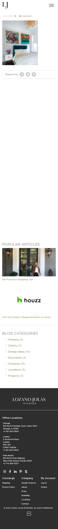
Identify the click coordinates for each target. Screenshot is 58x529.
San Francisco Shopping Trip (17, 280)
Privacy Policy (8, 487)
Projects (13, 376)
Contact (25, 504)
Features (14, 364)
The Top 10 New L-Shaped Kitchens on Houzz (26, 317)
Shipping (6, 483)
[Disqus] (29, 117)
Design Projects (29, 483)
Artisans (13, 339)
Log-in (44, 483)
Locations (14, 369)
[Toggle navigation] (51, 4)
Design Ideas (16, 351)
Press (24, 491)
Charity (12, 345)
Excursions (15, 357)
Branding (26, 495)
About (24, 487)
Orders (44, 487)
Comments (27, 16)
